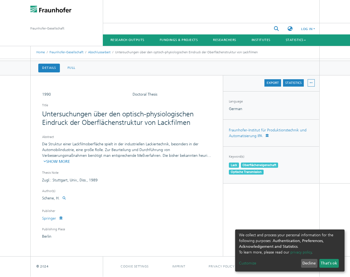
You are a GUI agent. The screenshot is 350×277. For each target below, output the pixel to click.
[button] (290, 29)
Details (49, 68)
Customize (247, 263)
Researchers (224, 40)
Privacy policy (221, 266)
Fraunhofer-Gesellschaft (66, 52)
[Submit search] (276, 29)
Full (71, 68)
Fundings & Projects (179, 40)
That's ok (329, 263)
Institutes (261, 40)
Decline (309, 263)
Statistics (293, 83)
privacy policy (301, 252)
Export (273, 83)
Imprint (178, 266)
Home (40, 52)
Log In (307, 29)
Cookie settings (135, 266)
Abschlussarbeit (99, 52)
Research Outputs (127, 40)
